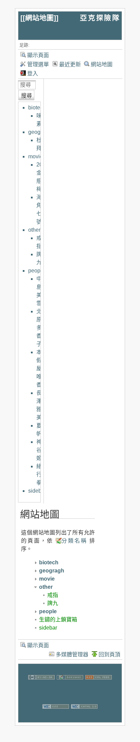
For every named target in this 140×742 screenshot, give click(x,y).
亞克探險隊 (100, 18)
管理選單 (38, 64)
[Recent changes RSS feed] (98, 689)
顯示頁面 (38, 55)
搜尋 (26, 96)
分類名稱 (74, 541)
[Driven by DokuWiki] (70, 689)
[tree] (33, 299)
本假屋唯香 (39, 368)
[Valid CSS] (55, 718)
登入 (32, 73)
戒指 (52, 595)
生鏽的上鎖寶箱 (58, 619)
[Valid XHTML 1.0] (84, 718)
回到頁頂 (109, 654)
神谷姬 (39, 450)
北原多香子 (39, 327)
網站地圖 (39, 18)
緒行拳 (39, 474)
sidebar (37, 491)
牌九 (52, 603)
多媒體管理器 (72, 654)
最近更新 (70, 64)
